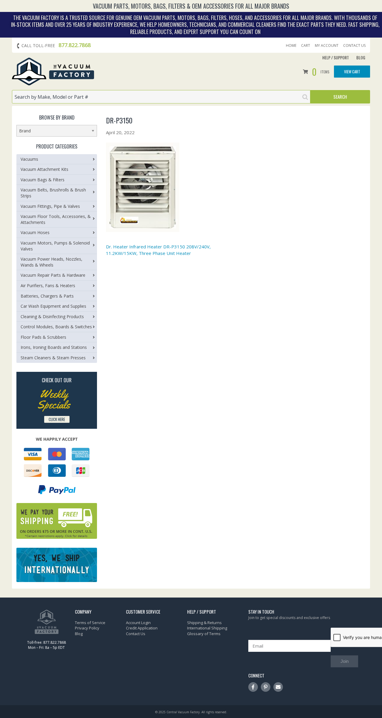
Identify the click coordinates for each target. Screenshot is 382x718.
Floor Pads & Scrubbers (43, 337)
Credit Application (142, 628)
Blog (360, 57)
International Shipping (207, 628)
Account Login (138, 622)
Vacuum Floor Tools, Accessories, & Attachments (56, 219)
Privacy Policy (87, 628)
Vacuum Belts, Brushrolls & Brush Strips (53, 193)
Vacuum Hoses (35, 232)
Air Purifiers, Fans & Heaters (48, 285)
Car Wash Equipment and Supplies (53, 306)
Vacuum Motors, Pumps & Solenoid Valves (55, 246)
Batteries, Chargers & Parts (47, 296)
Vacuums (29, 159)
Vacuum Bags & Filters (42, 179)
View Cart (352, 71)
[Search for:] (161, 96)
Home (291, 45)
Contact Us (354, 45)
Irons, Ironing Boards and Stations (54, 347)
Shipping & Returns (204, 622)
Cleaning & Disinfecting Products (52, 316)
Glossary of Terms (204, 633)
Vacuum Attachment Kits (44, 169)
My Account (326, 45)
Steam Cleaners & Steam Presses (53, 357)
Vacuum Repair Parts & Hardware (53, 275)
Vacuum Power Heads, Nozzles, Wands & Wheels (51, 262)
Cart (305, 45)
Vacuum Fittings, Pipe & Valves (50, 206)
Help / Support (335, 57)
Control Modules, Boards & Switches (56, 326)
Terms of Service (90, 622)
